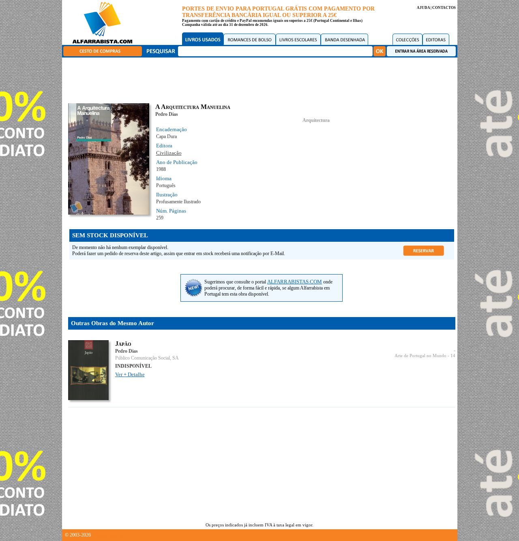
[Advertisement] (261, 79)
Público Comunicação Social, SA (147, 358)
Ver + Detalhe (130, 374)
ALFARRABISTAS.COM (294, 282)
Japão (123, 343)
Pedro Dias (166, 114)
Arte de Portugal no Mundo (420, 356)
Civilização (169, 153)
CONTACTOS (444, 8)
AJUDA (423, 8)
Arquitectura (316, 120)
